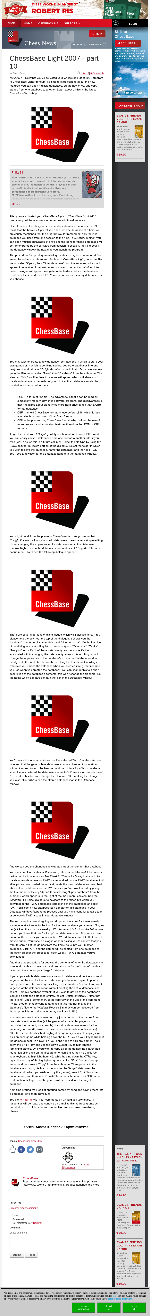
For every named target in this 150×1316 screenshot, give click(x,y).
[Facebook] (21, 1149)
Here (115, 1295)
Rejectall (109, 1307)
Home (28, 23)
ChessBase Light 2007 (30, 1141)
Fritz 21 (17, 172)
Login (133, 23)
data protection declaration (120, 1298)
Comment (15, 1227)
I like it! (85, 73)
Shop (11, 23)
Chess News (40, 43)
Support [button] (71, 23)
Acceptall (134, 1307)
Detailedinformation (83, 1307)
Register (37, 1223)
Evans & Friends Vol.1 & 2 (129, 1206)
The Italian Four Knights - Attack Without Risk (130, 1157)
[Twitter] (30, 1149)
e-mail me (26, 1099)
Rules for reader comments (24, 1208)
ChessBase (30, 1178)
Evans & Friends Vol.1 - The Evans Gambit (130, 119)
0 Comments (97, 73)
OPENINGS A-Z (48, 23)
